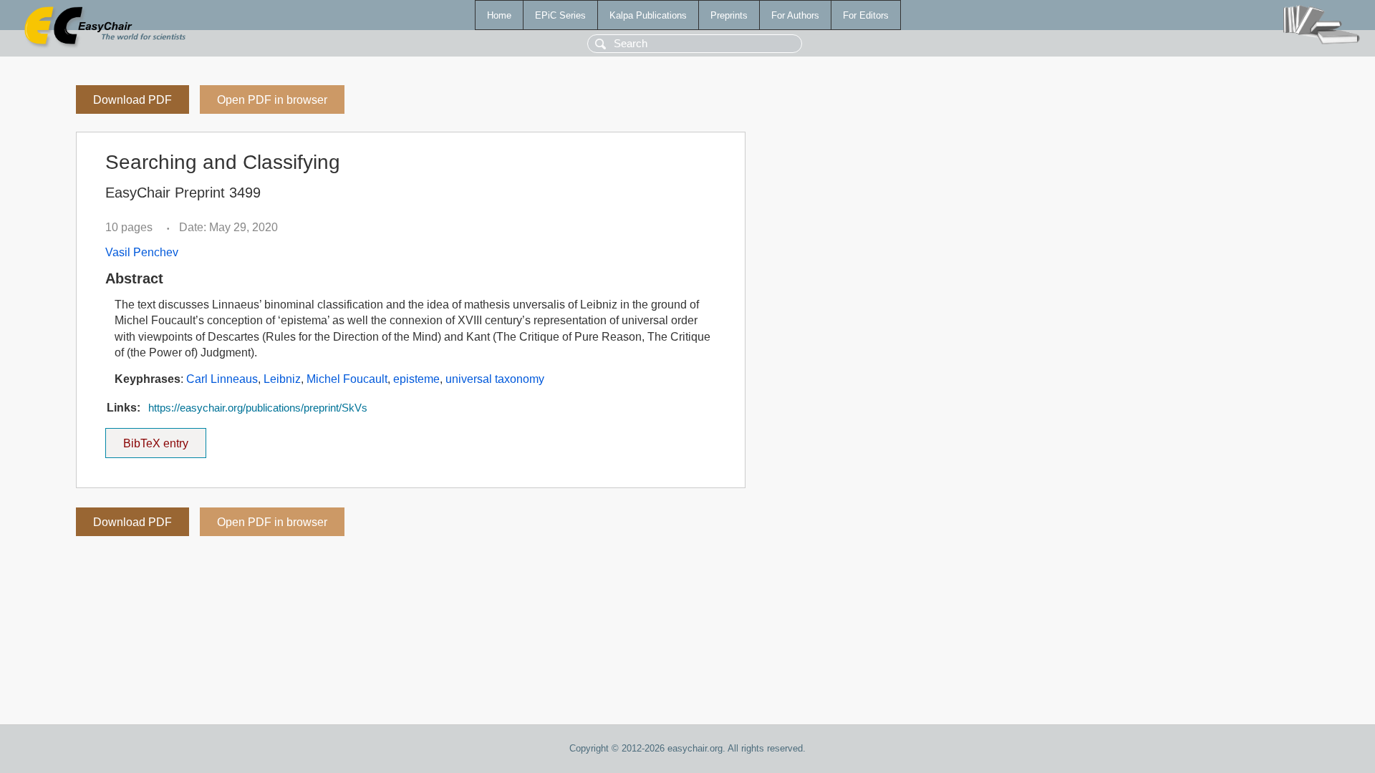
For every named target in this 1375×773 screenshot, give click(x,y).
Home (499, 15)
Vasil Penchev (141, 252)
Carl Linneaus (222, 379)
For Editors (866, 15)
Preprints (729, 15)
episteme (416, 379)
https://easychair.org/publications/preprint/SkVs (257, 408)
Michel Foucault (347, 379)
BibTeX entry (164, 438)
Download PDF (132, 100)
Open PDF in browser (272, 100)
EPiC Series (560, 15)
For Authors (795, 15)
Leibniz (282, 379)
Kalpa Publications (648, 15)
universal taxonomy (494, 379)
